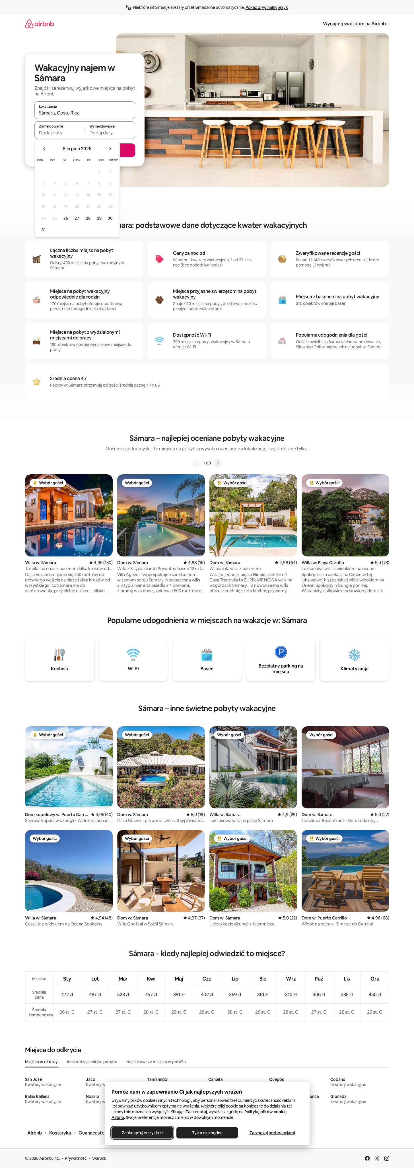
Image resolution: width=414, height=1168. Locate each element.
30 (110, 218)
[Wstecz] (196, 463)
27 (77, 218)
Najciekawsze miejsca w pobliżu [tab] (156, 1061)
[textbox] (59, 132)
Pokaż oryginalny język (267, 7)
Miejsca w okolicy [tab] (41, 1061)
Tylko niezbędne (207, 1132)
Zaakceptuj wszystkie (142, 1132)
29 (99, 218)
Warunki (99, 1158)
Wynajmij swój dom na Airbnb (354, 24)
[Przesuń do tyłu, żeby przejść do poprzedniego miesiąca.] (44, 149)
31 (44, 229)
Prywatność (76, 1158)
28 (88, 218)
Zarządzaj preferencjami (271, 1132)
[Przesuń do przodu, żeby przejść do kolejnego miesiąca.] (110, 149)
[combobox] (85, 112)
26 (65, 218)
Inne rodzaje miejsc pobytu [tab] (92, 1061)
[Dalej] (217, 463)
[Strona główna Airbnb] (39, 24)
